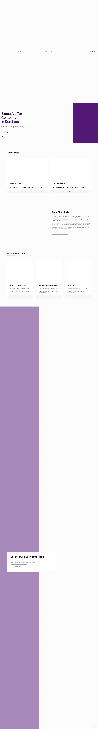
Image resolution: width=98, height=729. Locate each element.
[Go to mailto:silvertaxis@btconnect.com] (94, 51)
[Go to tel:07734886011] (92, 51)
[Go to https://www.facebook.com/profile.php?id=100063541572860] (2, 137)
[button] (8, 132)
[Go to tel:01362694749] (90, 51)
